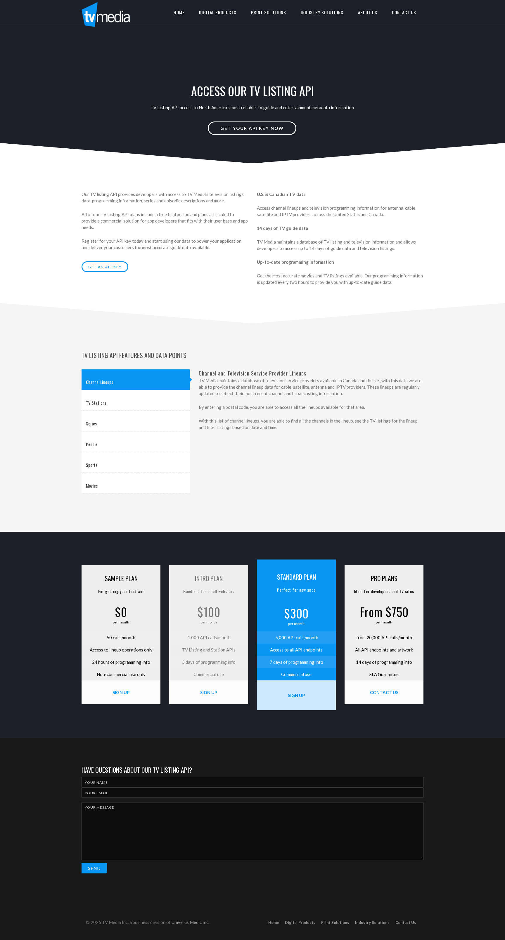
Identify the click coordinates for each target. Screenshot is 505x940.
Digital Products (217, 12)
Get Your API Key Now (252, 128)
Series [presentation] (91, 423)
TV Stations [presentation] (96, 402)
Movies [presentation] (92, 485)
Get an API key (105, 267)
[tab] (136, 379)
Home (179, 12)
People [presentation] (91, 444)
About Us (367, 12)
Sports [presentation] (91, 465)
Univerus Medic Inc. (190, 922)
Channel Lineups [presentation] (99, 382)
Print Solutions (268, 12)
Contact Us (404, 12)
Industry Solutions (322, 12)
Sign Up (121, 692)
